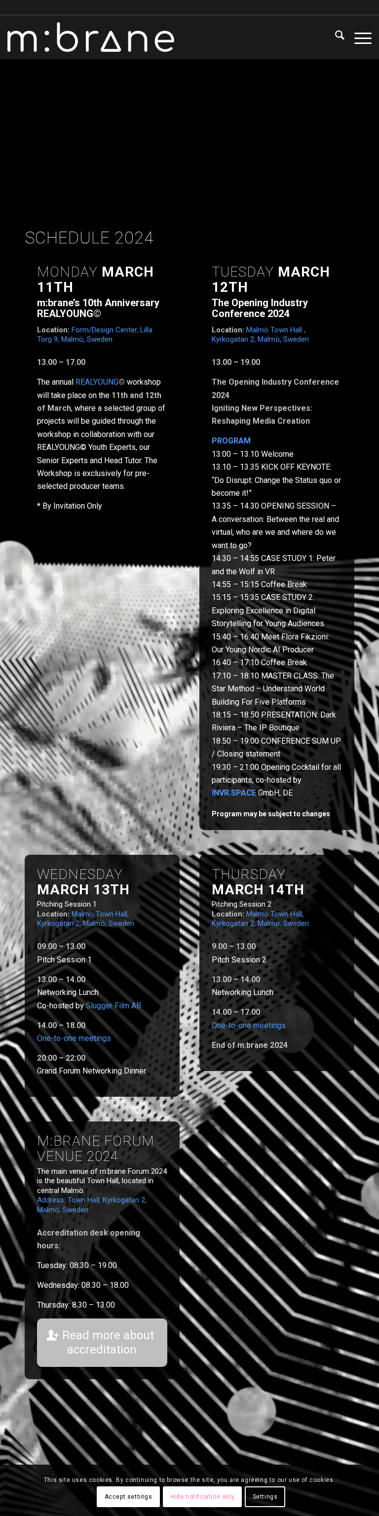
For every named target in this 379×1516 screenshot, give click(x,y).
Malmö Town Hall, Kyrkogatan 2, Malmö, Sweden (85, 919)
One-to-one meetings (74, 1038)
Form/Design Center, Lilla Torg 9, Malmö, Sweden (94, 334)
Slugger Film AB (113, 1005)
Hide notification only (202, 1496)
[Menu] (358, 37)
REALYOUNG (97, 382)
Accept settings (128, 1496)
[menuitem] (334, 37)
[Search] (334, 37)
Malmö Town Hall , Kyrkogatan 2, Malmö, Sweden (260, 334)
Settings (265, 1496)
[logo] (90, 37)
